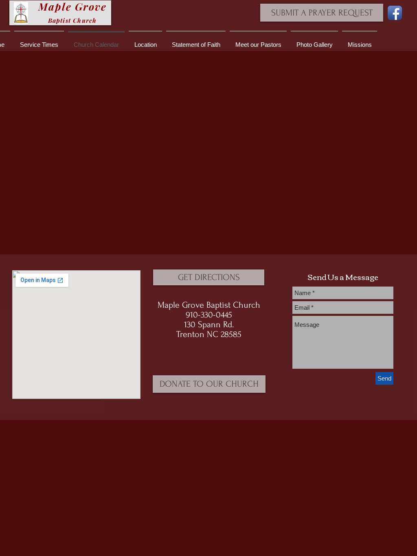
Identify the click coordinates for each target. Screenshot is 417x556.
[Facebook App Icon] (395, 13)
